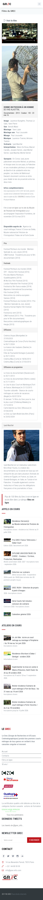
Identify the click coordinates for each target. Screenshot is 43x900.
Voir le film (11, 20)
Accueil (4, 751)
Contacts (5, 756)
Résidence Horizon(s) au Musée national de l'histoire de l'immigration (21, 524)
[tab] (20, 20)
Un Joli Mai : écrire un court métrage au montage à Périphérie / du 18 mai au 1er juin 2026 (21, 640)
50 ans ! (5, 764)
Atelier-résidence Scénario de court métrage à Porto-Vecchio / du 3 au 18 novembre (21, 705)
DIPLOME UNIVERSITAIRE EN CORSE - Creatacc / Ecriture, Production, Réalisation (20, 556)
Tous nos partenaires (15, 815)
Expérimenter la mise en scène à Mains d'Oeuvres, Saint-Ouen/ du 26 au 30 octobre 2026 (21, 670)
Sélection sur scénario (21, 572)
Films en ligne (7, 760)
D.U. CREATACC (20, 197)
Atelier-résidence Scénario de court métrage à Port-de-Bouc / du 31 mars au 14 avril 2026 (21, 689)
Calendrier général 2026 (21, 614)
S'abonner (34, 840)
